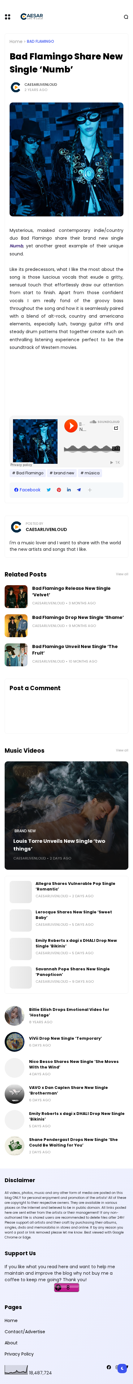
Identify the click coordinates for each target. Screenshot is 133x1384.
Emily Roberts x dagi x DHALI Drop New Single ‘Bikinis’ (76, 943)
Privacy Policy (19, 1354)
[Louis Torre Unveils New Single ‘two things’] (66, 815)
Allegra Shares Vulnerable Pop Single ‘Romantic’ (75, 886)
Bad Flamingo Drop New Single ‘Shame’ (78, 617)
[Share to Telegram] (79, 490)
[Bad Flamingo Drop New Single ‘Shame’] (16, 625)
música (92, 473)
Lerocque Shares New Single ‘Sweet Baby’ (74, 914)
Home (16, 41)
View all (122, 574)
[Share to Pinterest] (59, 490)
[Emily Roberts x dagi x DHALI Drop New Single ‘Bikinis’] (21, 949)
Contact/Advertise (25, 1332)
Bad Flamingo (40, 41)
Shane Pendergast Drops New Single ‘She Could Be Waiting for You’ (73, 1142)
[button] (90, 490)
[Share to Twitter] (49, 490)
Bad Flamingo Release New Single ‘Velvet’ (71, 591)
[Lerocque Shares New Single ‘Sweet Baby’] (21, 920)
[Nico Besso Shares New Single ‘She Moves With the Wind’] (14, 1068)
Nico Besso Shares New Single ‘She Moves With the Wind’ (74, 1064)
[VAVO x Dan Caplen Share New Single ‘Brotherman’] (14, 1094)
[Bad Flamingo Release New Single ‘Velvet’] (16, 596)
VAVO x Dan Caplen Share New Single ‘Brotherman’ (68, 1090)
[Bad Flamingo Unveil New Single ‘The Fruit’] (16, 654)
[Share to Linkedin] (69, 490)
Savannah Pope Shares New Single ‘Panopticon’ (73, 971)
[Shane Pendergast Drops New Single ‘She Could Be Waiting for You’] (14, 1146)
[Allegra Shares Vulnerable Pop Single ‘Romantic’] (21, 892)
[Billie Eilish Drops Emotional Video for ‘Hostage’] (14, 1016)
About (11, 1343)
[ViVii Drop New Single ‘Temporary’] (14, 1042)
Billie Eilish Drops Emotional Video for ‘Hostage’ (69, 1012)
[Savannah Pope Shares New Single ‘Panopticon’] (21, 977)
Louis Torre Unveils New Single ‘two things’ (59, 845)
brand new (64, 473)
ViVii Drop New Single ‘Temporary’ (65, 1038)
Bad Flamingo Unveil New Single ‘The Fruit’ (75, 649)
